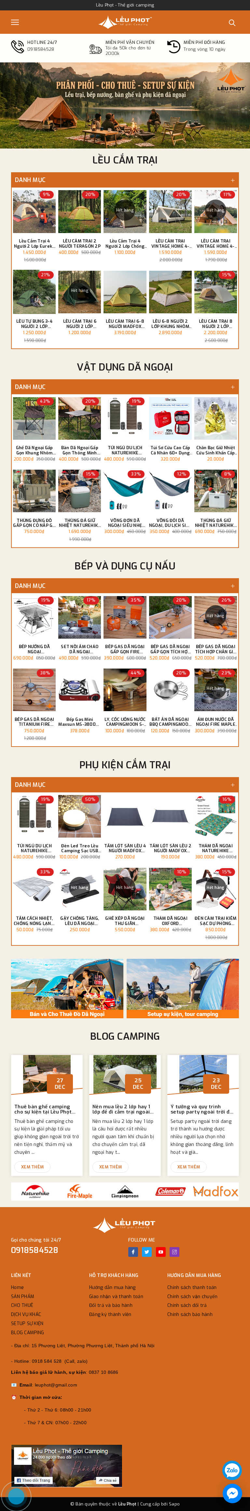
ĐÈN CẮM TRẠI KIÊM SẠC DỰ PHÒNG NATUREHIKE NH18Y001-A (215, 921)
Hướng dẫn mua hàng (112, 1287)
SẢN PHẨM (22, 1297)
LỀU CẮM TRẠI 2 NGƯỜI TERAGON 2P (80, 244)
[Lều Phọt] (125, 22)
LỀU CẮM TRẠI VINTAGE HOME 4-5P (216, 244)
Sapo (174, 1504)
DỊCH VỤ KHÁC (26, 1314)
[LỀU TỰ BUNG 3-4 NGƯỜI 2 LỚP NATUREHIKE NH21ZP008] (34, 292)
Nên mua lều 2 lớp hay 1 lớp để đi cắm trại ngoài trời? (121, 1109)
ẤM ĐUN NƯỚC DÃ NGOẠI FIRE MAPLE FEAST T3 (215, 722)
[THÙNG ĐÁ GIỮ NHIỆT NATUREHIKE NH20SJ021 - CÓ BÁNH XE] (79, 491)
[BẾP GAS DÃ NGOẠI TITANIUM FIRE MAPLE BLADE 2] (34, 690)
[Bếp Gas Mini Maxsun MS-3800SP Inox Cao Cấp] (79, 690)
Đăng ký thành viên (110, 1314)
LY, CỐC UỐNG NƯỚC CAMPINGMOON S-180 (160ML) (125, 722)
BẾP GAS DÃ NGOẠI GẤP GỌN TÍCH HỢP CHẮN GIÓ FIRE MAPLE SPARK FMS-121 (170, 649)
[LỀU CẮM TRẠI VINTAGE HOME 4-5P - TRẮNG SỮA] (170, 211)
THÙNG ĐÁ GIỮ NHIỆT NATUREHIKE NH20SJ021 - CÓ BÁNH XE (79, 523)
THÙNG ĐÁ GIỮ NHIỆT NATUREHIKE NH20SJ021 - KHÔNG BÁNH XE (215, 523)
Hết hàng (125, 210)
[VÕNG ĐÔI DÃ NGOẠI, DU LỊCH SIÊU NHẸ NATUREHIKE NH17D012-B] (170, 491)
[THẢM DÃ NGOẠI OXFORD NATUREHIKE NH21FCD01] (170, 889)
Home (17, 1287)
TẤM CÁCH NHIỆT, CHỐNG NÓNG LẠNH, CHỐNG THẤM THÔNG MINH (34, 921)
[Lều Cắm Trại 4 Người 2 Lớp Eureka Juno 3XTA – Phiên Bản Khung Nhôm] (34, 211)
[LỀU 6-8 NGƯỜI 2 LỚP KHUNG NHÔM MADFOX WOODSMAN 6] (170, 292)
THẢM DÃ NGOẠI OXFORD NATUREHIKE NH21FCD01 (170, 921)
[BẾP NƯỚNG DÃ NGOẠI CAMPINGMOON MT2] (34, 617)
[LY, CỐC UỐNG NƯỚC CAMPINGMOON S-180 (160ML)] (125, 690)
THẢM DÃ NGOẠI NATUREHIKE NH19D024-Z (216, 848)
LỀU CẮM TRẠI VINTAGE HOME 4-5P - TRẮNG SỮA (170, 244)
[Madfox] (216, 1191)
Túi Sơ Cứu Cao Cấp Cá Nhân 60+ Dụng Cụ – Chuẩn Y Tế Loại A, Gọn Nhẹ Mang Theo (170, 450)
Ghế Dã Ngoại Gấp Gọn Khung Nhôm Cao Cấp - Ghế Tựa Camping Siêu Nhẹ (34, 450)
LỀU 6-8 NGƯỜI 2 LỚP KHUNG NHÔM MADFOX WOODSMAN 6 (170, 324)
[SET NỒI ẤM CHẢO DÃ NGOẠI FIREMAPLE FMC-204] (79, 617)
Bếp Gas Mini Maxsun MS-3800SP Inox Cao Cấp (79, 722)
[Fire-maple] (79, 1191)
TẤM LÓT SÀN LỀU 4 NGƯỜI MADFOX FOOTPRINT (125, 848)
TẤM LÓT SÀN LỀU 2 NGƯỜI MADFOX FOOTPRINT (170, 848)
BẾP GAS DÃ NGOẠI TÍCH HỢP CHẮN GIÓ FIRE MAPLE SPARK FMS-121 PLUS (215, 649)
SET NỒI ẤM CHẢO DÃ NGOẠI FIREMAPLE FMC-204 (79, 649)
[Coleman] (170, 1191)
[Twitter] (147, 1252)
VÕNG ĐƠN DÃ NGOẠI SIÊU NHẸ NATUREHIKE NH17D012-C (125, 523)
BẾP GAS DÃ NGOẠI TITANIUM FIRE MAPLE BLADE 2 (34, 722)
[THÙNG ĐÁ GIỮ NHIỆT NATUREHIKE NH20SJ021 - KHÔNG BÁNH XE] (215, 491)
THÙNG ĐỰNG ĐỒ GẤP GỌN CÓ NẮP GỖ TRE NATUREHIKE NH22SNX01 (34, 523)
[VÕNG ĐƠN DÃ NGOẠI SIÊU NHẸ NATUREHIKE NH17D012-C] (125, 491)
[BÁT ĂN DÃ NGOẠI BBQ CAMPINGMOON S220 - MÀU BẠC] (170, 690)
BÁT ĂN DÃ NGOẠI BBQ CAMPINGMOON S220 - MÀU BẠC (170, 722)
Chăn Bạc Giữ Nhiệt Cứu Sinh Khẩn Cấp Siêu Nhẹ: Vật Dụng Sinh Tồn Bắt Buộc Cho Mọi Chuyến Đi (216, 450)
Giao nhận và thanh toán (116, 1297)
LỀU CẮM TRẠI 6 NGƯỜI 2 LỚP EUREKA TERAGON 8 (80, 324)
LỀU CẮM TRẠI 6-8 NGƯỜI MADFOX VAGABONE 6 (125, 324)
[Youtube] (161, 1252)
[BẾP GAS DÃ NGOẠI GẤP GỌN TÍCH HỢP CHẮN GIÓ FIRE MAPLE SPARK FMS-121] (170, 617)
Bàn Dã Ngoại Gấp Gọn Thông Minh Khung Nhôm (79, 450)
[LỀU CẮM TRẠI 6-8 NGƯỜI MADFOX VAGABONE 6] (125, 292)
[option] (125, 105)
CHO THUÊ (22, 1305)
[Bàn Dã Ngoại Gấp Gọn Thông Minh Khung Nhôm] (79, 418)
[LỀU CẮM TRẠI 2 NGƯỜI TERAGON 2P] (79, 211)
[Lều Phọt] (68, 988)
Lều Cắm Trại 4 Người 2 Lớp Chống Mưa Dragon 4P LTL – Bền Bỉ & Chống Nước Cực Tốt (125, 244)
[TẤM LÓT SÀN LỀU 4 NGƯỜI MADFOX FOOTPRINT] (125, 816)
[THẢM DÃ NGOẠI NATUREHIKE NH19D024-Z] (215, 816)
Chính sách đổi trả (187, 1305)
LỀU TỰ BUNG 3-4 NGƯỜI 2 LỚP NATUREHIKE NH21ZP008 (34, 324)
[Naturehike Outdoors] (34, 1191)
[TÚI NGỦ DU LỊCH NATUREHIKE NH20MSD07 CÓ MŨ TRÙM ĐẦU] (125, 418)
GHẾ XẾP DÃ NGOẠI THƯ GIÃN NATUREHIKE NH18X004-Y (125, 921)
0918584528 (35, 1250)
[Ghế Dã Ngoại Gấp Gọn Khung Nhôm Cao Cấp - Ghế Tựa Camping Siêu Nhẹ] (34, 418)
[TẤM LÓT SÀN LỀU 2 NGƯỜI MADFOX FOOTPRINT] (170, 816)
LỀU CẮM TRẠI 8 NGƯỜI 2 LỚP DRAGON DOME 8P (216, 324)
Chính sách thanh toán (191, 1287)
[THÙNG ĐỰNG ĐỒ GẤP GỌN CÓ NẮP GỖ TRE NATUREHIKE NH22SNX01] (34, 491)
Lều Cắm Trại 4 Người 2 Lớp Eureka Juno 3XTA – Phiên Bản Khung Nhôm (34, 244)
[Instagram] (174, 1252)
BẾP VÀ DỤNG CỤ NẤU (125, 566)
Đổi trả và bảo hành (110, 1305)
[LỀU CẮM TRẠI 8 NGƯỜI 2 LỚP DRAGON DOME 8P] (215, 292)
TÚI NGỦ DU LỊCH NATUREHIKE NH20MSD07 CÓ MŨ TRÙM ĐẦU (125, 450)
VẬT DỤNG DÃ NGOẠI (125, 367)
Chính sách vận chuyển (192, 1297)
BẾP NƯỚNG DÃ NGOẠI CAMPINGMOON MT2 (34, 649)
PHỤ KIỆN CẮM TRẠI (125, 765)
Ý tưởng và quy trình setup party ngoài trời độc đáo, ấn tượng (203, 1109)
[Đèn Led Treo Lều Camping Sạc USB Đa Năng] (79, 816)
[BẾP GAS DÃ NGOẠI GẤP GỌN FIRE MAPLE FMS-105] (125, 617)
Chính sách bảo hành (190, 1314)
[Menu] (15, 22)
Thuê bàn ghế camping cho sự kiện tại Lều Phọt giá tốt (43, 1109)
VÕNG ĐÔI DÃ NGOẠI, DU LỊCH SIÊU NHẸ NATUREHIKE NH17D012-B (170, 523)
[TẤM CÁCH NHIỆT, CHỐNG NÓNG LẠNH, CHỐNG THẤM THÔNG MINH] (34, 889)
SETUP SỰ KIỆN (27, 1324)
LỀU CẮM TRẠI (125, 160)
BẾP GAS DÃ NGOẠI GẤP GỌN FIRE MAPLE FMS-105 (125, 649)
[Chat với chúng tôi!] (232, 1493)
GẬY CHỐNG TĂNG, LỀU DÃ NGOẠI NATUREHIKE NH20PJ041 (79, 921)
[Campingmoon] (125, 1191)
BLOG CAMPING (125, 1036)
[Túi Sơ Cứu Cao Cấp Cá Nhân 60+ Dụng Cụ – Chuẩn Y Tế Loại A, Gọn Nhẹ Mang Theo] (170, 418)
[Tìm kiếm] (232, 22)
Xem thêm (32, 1167)
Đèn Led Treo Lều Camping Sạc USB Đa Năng (79, 848)
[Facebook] (133, 1252)
